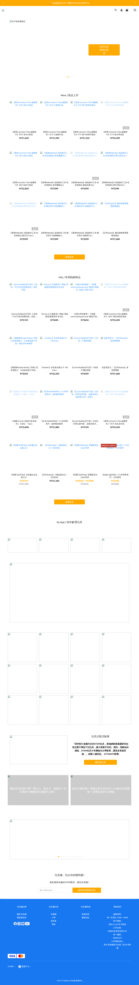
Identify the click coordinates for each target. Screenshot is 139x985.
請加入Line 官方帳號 (117, 924)
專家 (54, 924)
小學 (54, 917)
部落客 (53, 921)
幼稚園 (53, 914)
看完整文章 (100, 762)
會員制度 (85, 914)
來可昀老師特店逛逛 (105, 50)
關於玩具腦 (21, 914)
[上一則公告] (3, 3)
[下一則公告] (135, 3)
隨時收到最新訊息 (86, 890)
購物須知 (85, 917)
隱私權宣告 (21, 917)
